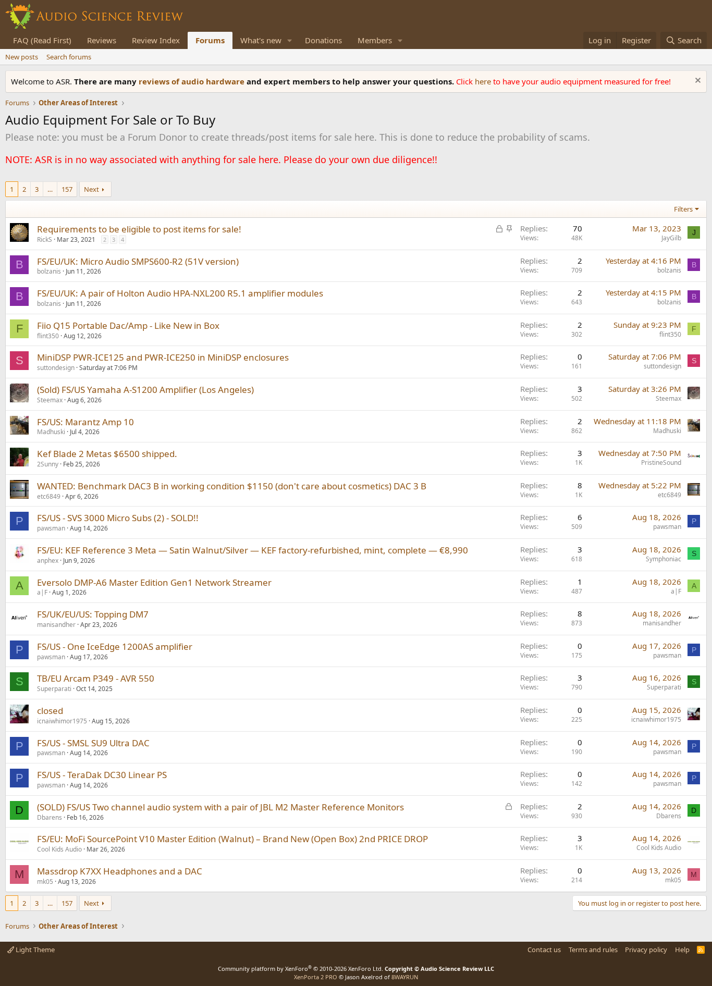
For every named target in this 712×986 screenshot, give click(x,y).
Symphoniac (663, 558)
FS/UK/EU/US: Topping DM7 (93, 614)
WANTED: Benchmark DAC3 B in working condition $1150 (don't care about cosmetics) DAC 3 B (231, 486)
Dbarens (49, 817)
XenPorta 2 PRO (315, 977)
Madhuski (51, 431)
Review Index (156, 40)
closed (50, 711)
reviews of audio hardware (193, 81)
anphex (47, 560)
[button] (290, 40)
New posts (21, 56)
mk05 (45, 881)
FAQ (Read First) (42, 40)
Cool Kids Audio (59, 849)
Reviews (101, 40)
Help (682, 949)
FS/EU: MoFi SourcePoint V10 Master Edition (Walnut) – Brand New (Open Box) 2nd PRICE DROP (232, 839)
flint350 (48, 335)
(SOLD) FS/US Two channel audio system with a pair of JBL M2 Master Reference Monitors (220, 807)
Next (91, 189)
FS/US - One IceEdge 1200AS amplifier (114, 646)
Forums (210, 40)
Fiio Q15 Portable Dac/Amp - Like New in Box (128, 325)
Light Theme (34, 949)
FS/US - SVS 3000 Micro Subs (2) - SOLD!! (118, 518)
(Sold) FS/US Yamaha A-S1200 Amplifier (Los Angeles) (145, 390)
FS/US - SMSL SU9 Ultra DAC (93, 743)
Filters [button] (683, 209)
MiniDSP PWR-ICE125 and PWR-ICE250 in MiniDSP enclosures (163, 357)
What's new (260, 40)
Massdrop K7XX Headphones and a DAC (119, 871)
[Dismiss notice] (696, 81)
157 (67, 189)
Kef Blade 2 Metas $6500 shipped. (107, 454)
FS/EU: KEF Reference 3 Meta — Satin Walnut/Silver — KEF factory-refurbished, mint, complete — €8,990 (252, 550)
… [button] (50, 189)
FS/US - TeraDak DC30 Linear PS (102, 775)
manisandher (56, 624)
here (484, 81)
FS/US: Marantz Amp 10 (85, 422)
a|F (42, 592)
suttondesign (56, 367)
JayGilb (671, 237)
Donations (323, 40)
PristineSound (661, 462)
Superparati (54, 688)
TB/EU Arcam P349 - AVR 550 (95, 678)
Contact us (544, 949)
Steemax (50, 400)
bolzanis (49, 271)
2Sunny (47, 464)
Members (375, 40)
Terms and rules (593, 949)
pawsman (51, 528)
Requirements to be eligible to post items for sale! (139, 229)
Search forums (68, 56)
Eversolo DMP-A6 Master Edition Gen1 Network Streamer (154, 582)
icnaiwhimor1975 (62, 721)
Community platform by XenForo (300, 968)
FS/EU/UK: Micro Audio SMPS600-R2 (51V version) (138, 261)
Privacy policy (646, 949)
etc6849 (48, 496)
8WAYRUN (404, 977)
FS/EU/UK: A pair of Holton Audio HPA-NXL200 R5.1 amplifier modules (180, 293)
